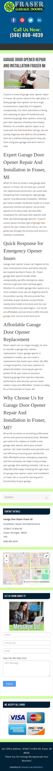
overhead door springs (29, 130)
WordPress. (37, 767)
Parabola (25, 767)
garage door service (13, 316)
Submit (9, 684)
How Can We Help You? (14, 658)
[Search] (46, 498)
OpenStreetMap (32, 581)
